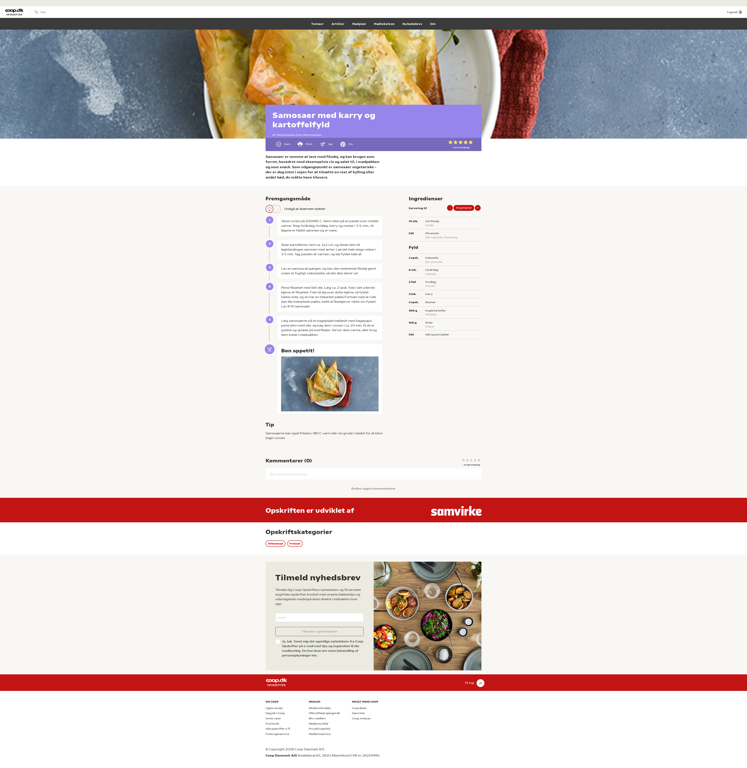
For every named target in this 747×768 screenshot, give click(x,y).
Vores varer (273, 718)
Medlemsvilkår (318, 723)
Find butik (272, 723)
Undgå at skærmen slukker (304, 209)
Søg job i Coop (275, 713)
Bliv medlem (317, 718)
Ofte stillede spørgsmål (324, 713)
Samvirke (358, 713)
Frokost (295, 543)
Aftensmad (275, 543)
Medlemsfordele (320, 708)
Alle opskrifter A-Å (278, 728)
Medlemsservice (320, 734)
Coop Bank (359, 708)
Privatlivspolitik (319, 728)
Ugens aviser (274, 708)
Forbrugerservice (277, 734)
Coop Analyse (361, 718)
